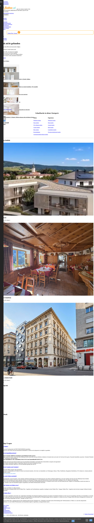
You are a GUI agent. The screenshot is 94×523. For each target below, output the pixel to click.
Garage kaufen (51, 125)
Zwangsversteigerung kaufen (54, 132)
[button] (87, 520)
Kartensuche (6, 25)
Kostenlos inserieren (7, 24)
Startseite (5, 21)
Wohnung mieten (37, 120)
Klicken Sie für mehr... (7, 109)
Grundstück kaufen (52, 129)
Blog (4, 29)
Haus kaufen (50, 122)
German (5, 19)
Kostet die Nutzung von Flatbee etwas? (10, 485)
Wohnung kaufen (51, 120)
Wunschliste (6, 3)
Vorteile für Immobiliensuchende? (8, 453)
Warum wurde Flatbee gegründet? (9, 476)
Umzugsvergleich (7, 26)
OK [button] (73, 520)
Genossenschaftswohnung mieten (40, 134)
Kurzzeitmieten (36, 132)
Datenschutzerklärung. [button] (64, 520)
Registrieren (6, 4)
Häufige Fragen (6, 507)
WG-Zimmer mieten (37, 125)
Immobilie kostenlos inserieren (7, 13)
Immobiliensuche (7, 23)
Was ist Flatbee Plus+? (6, 493)
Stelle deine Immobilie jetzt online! (8, 473)
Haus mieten (36, 122)
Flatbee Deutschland (89, 514)
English (5, 18)
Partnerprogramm (7, 511)
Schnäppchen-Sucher (8, 512)
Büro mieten (36, 129)
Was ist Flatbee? (4, 446)
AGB (4, 509)
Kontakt (5, 506)
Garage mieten (36, 127)
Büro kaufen (50, 127)
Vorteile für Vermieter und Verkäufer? (10, 467)
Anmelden (5, 1)
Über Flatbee (6, 28)
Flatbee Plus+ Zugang (13, 33)
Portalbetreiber (6, 510)
